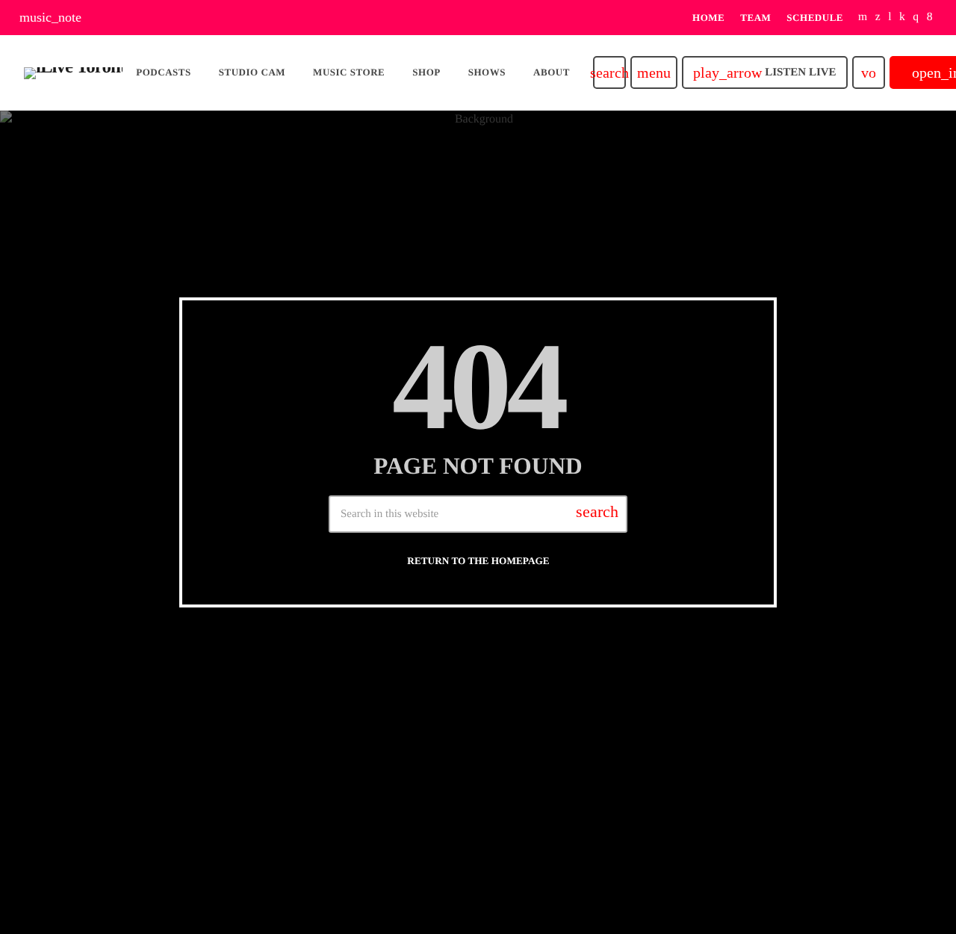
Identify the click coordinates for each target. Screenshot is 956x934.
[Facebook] (930, 17)
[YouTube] (863, 17)
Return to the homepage (478, 560)
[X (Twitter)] (878, 17)
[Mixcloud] (902, 17)
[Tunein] (890, 17)
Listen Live (764, 72)
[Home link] (73, 72)
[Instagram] (916, 17)
